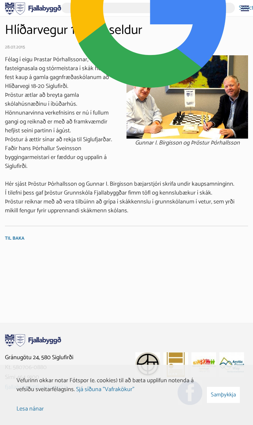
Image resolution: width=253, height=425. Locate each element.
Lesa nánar (30, 409)
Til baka (14, 238)
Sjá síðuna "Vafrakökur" (105, 389)
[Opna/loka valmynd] (245, 8)
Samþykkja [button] (223, 394)
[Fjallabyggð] (33, 8)
